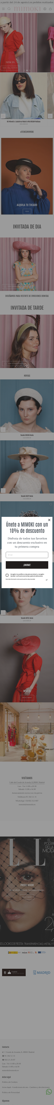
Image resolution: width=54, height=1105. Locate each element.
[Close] (49, 520)
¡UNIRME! (27, 564)
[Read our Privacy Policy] (46, 579)
